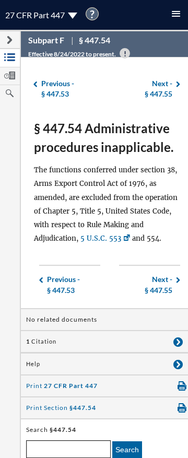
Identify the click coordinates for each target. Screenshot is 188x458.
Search (127, 449)
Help (33, 364)
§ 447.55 (158, 89)
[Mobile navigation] (176, 15)
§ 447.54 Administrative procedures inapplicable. (103, 138)
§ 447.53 (57, 89)
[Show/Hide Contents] (178, 341)
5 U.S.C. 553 (100, 238)
